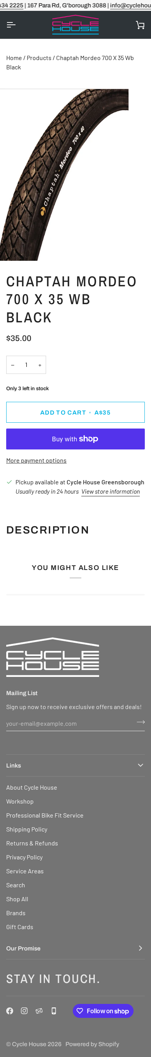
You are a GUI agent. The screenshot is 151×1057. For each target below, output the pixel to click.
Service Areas (25, 871)
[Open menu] (17, 25)
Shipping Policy (26, 829)
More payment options (36, 460)
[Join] (138, 722)
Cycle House (29, 1044)
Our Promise (23, 948)
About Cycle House (31, 787)
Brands (16, 912)
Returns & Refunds (32, 843)
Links (13, 765)
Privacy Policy (24, 857)
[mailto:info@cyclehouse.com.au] (39, 1010)
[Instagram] (24, 1010)
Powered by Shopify (92, 1044)
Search (15, 884)
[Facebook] (9, 1010)
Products (39, 57)
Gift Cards (19, 926)
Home (14, 57)
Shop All (17, 898)
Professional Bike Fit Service (45, 815)
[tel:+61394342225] (53, 1010)
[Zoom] (14, 246)
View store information (110, 491)
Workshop (20, 801)
